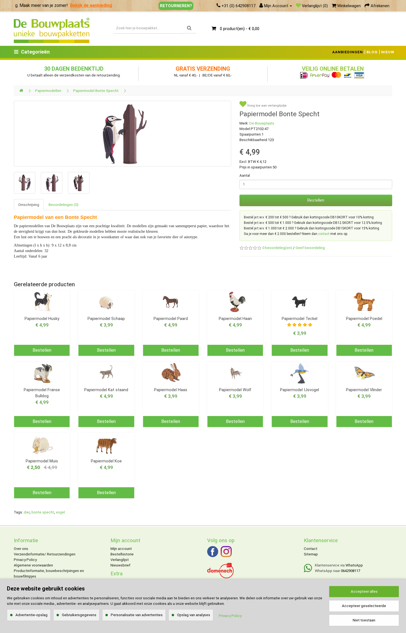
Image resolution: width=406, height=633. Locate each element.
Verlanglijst (119, 560)
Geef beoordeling (310, 248)
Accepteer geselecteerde (364, 606)
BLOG (372, 52)
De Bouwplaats (261, 123)
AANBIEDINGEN (347, 52)
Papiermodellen (48, 91)
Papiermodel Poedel (364, 318)
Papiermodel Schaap (106, 318)
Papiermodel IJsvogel (299, 389)
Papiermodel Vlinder (364, 389)
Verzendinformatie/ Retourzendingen (44, 554)
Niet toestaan (364, 620)
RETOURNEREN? (176, 5)
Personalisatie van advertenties (137, 615)
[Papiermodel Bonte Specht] (122, 133)
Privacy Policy (25, 560)
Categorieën (35, 52)
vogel (60, 512)
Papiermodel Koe (106, 461)
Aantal (244, 175)
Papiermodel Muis (42, 461)
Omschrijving (28, 205)
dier (27, 512)
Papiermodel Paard (171, 318)
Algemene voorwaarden (33, 565)
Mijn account (121, 549)
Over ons (21, 549)
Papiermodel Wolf (235, 389)
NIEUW (387, 52)
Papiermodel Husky (42, 318)
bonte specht (42, 512)
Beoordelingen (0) (63, 205)
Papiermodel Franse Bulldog (42, 392)
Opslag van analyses (193, 615)
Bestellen (315, 200)
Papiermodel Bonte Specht (95, 91)
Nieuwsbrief (120, 565)
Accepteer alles (364, 591)
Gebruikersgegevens (79, 615)
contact (323, 234)
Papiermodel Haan (235, 318)
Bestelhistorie (122, 554)
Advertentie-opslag (31, 615)
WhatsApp (354, 565)
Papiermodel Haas (170, 389)
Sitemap (311, 554)
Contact (310, 549)
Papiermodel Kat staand (106, 389)
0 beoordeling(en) (277, 248)
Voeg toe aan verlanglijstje (266, 105)
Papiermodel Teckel (299, 318)
